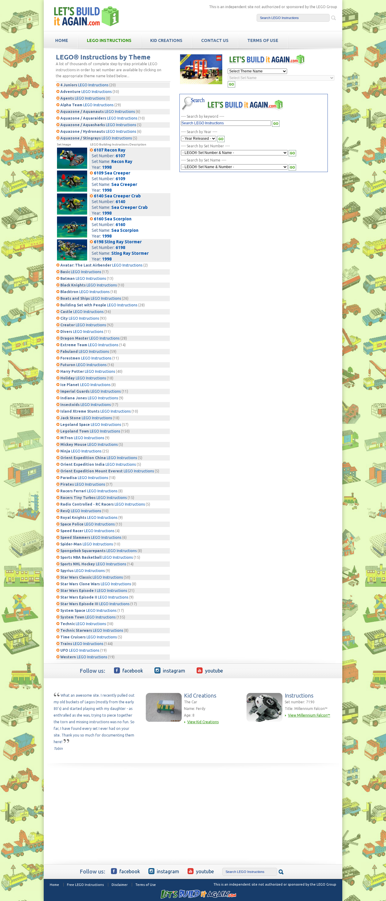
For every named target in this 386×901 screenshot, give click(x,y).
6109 (120, 178)
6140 (120, 201)
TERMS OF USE (262, 40)
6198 (120, 247)
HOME (61, 40)
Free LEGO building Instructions (86, 16)
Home (54, 885)
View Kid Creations (203, 722)
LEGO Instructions (109, 40)
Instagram (174, 670)
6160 (120, 224)
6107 (120, 155)
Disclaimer (120, 885)
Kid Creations (166, 40)
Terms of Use (145, 885)
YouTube (214, 670)
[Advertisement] (233, 219)
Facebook (132, 670)
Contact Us (215, 40)
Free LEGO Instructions (85, 885)
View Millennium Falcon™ (309, 715)
